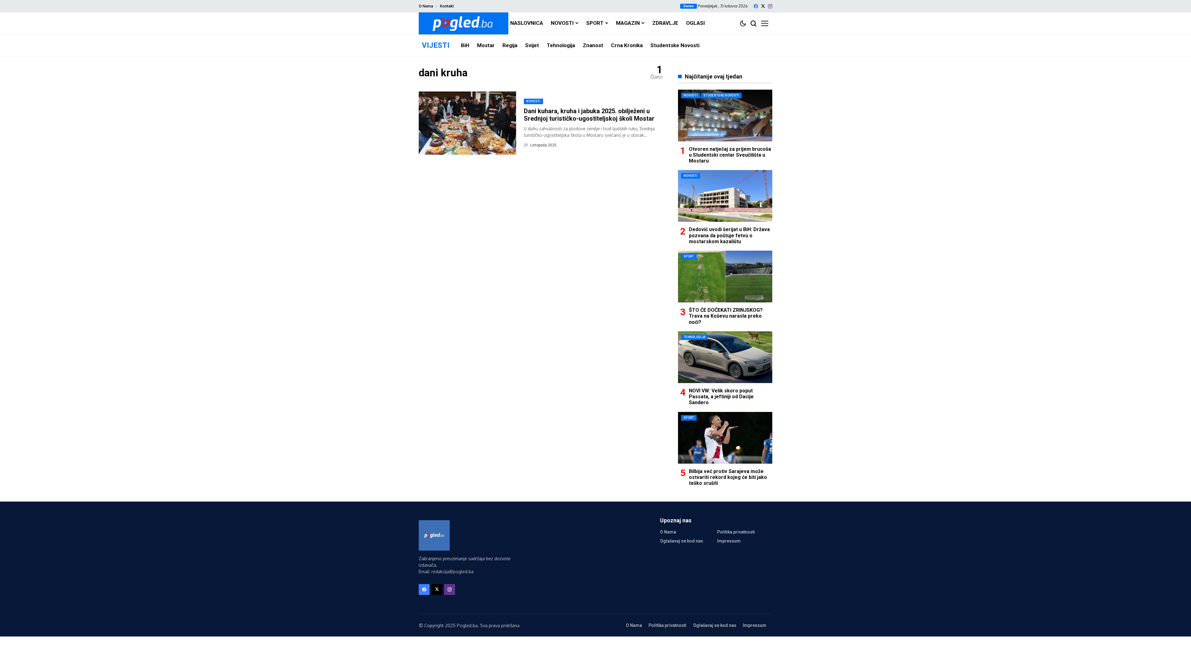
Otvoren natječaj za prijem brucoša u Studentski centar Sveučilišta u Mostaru (730, 155)
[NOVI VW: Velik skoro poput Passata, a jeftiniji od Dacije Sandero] (725, 357)
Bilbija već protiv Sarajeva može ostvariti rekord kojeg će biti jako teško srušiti (728, 477)
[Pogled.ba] (463, 23)
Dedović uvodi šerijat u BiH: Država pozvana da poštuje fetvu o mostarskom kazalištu (729, 235)
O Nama (426, 6)
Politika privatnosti (736, 531)
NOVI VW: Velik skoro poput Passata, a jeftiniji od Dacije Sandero (721, 396)
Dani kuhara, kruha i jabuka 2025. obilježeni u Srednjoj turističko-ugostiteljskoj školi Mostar (589, 114)
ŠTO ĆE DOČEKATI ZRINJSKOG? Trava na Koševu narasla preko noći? (726, 316)
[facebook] (756, 6)
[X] (763, 6)
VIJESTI (435, 45)
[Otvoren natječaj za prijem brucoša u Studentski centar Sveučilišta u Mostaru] (725, 115)
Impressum (729, 540)
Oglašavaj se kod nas (681, 540)
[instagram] (770, 6)
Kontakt (447, 6)
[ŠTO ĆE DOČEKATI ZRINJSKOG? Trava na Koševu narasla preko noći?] (725, 276)
